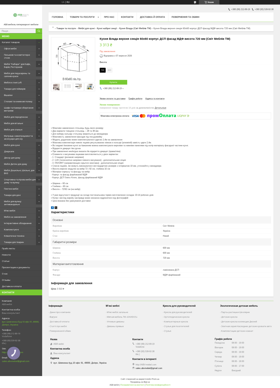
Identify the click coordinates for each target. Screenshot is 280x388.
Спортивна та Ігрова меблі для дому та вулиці (20, 181)
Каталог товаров (11, 42)
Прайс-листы (8, 248)
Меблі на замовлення (15, 216)
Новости (6, 254)
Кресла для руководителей (178, 312)
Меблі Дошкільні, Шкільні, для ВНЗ (19, 172)
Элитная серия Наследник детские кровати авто (246, 326)
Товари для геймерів (14, 88)
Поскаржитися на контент (132, 385)
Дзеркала (9, 151)
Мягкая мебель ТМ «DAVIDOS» (122, 316)
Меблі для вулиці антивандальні (12, 203)
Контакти (127, 17)
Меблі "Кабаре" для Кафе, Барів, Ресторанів (17, 65)
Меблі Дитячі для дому (15, 164)
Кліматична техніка (14, 235)
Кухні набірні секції (107, 28)
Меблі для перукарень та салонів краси (17, 75)
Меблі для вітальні (13, 123)
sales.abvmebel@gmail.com (149, 368)
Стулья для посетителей (176, 326)
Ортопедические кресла (176, 316)
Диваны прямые (115, 326)
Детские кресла (229, 316)
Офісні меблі (10, 48)
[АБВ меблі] (21, 15)
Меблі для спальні (13, 129)
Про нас (109, 17)
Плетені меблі (11, 188)
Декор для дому (12, 157)
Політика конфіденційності (158, 385)
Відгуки (53, 316)
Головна (57, 17)
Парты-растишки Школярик (235, 312)
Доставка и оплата (12, 286)
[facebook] (52, 208)
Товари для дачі (12, 195)
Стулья (167, 330)
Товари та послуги (82, 17)
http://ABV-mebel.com (146, 364)
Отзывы (6, 280)
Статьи (5, 261)
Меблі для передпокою (16, 116)
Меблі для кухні (12, 145)
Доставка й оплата (152, 17)
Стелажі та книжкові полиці (18, 101)
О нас (5, 273)
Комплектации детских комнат (237, 330)
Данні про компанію (60, 312)
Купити (113, 82)
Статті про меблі (58, 326)
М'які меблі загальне (117, 312)
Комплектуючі (11, 229)
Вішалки (8, 95)
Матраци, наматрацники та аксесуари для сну (18, 137)
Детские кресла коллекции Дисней (239, 321)
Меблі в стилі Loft (13, 82)
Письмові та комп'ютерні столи (17, 56)
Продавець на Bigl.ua (140, 382)
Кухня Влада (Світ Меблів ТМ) (135, 28)
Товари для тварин (14, 242)
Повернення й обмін (60, 330)
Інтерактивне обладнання (17, 223)
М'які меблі (9, 210)
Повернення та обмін (185, 17)
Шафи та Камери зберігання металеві (18, 109)
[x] (56, 208)
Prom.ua (155, 379)
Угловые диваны (115, 321)
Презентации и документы (16, 267)
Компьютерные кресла (176, 321)
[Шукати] (39, 30)
